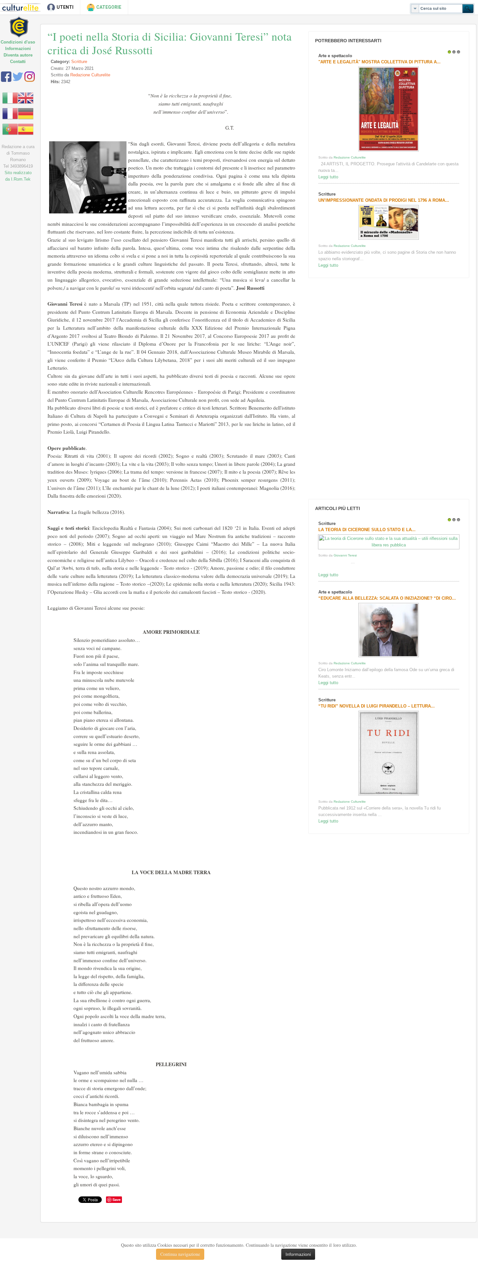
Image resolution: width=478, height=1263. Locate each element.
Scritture (79, 61)
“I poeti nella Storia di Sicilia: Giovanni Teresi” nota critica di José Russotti (169, 43)
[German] (25, 113)
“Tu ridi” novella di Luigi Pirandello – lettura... (376, 706)
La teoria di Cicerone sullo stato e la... (367, 529)
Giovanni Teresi (345, 555)
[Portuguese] (10, 128)
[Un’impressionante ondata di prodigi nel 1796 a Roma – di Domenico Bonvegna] (388, 239)
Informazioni (18, 48)
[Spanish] (25, 128)
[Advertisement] (355, 388)
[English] (25, 97)
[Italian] (10, 97)
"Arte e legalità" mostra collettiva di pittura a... (379, 61)
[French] (10, 113)
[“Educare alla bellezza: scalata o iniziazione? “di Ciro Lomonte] (388, 657)
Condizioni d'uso (18, 42)
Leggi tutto (328, 176)
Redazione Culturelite (90, 74)
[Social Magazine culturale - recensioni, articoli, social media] (23, 22)
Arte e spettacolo (335, 55)
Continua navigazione (180, 1254)
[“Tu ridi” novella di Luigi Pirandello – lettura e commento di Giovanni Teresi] (388, 795)
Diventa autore (18, 55)
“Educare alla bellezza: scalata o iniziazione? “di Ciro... (387, 598)
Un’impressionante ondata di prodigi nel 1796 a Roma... (383, 200)
